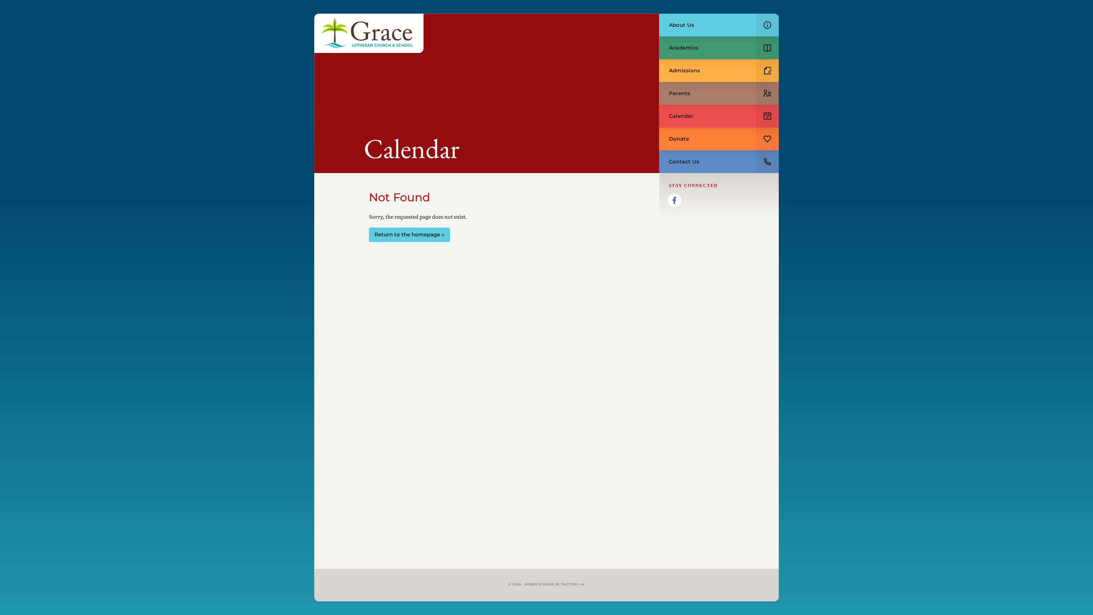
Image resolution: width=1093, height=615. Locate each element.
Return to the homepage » (409, 234)
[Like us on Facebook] (674, 200)
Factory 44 (573, 584)
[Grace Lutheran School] (369, 33)
